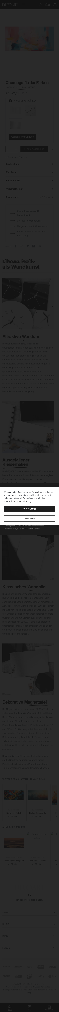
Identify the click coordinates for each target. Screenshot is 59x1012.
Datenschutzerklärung (21, 501)
